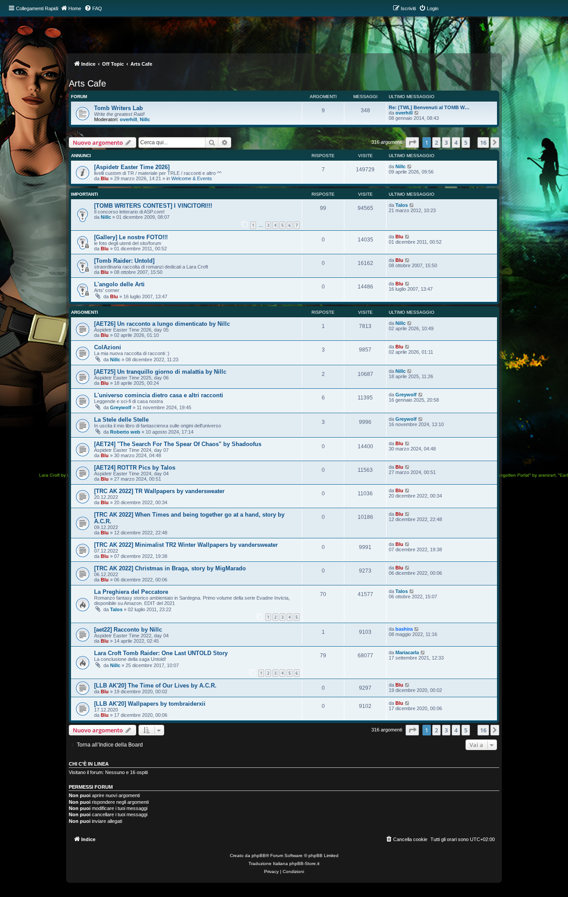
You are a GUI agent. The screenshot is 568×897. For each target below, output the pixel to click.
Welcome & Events (191, 178)
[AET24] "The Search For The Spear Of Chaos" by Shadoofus (177, 444)
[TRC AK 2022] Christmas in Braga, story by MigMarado (170, 568)
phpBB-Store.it (304, 863)
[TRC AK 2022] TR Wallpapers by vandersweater (159, 491)
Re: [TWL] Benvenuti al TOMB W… (429, 107)
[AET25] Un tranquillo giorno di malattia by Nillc (160, 371)
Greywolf (120, 407)
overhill (128, 119)
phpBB (259, 855)
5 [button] (465, 142)
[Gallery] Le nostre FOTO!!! (131, 237)
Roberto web (125, 432)
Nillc (145, 119)
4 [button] (456, 142)
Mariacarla (407, 652)
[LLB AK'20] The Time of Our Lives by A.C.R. (155, 685)
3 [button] (446, 142)
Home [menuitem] (74, 8)
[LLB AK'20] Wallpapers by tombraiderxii (149, 703)
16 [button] (483, 142)
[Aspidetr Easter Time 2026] (132, 167)
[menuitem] (93, 8)
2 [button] (436, 142)
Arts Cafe (87, 83)
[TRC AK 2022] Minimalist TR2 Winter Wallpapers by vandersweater (186, 544)
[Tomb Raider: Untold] (124, 260)
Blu (105, 178)
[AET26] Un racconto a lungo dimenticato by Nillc (162, 323)
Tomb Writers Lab (118, 108)
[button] (412, 142)
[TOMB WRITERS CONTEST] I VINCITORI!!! (153, 205)
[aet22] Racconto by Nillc (128, 629)
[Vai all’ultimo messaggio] (410, 166)
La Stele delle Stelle (121, 419)
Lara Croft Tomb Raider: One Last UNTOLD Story (161, 653)
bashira (404, 629)
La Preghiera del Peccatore (131, 592)
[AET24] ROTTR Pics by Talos (134, 467)
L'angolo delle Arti (119, 284)
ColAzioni (107, 347)
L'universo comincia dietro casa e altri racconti (158, 395)
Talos (401, 205)
